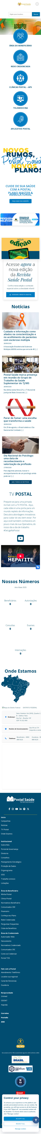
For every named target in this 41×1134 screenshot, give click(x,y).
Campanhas (5, 821)
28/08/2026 (7, 343)
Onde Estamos (6, 834)
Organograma (6, 870)
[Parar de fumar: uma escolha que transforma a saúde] (20, 407)
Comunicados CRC (8, 949)
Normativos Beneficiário (10, 903)
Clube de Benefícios (9, 928)
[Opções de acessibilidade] (36, 1120)
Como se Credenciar (9, 954)
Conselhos (5, 857)
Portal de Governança (9, 849)
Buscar (36, 14)
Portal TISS (5, 958)
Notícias (4, 825)
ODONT (4, 1000)
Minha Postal (6, 894)
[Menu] (37, 4)
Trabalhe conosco (8, 879)
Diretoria (4, 853)
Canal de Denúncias (9, 981)
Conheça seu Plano (8, 915)
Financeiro (5, 911)
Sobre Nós (5, 845)
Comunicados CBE (8, 907)
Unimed (4, 996)
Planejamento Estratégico (11, 862)
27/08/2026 (7, 467)
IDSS (3, 874)
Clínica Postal (6, 898)
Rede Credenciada (8, 920)
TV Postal (5, 829)
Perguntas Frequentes (10, 924)
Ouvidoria (5, 985)
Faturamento (6, 941)
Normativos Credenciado (11, 945)
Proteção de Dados (8, 866)
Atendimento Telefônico (10, 972)
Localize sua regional (9, 976)
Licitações (5, 883)
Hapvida (4, 1005)
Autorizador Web (8, 937)
